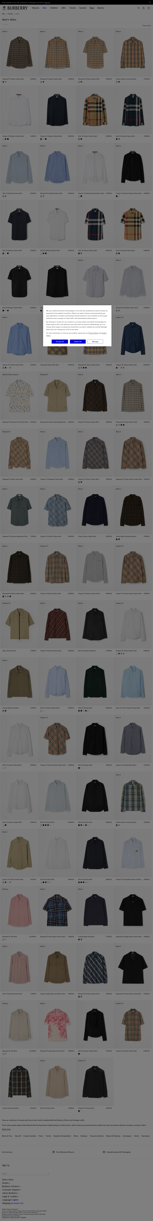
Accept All (60, 341)
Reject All (77, 341)
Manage (95, 341)
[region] (77, 325)
